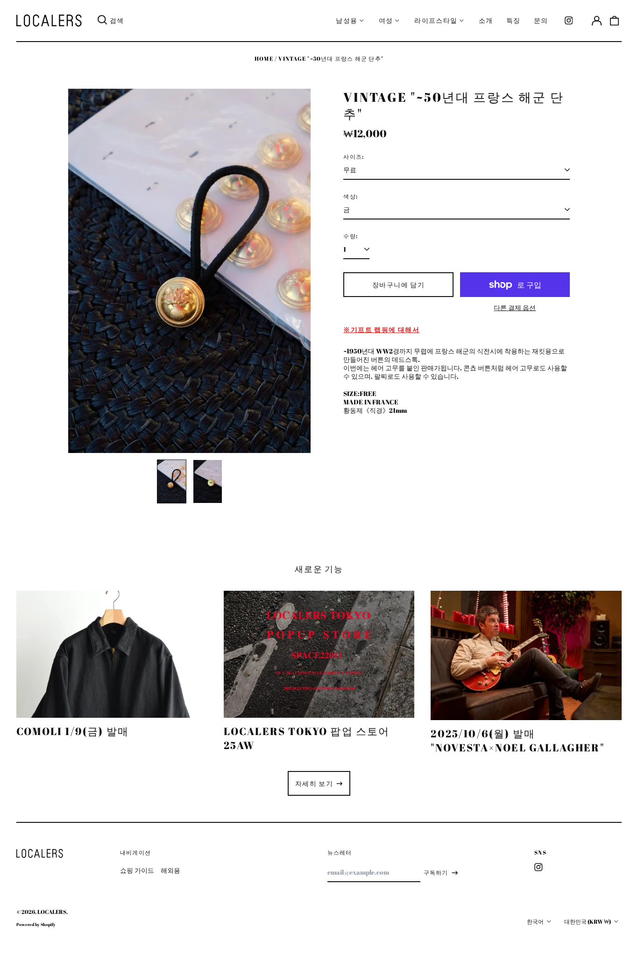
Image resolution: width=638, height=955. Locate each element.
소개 (486, 20)
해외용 (170, 870)
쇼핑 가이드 (137, 870)
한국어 (536, 922)
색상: (350, 196)
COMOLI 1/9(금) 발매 (72, 731)
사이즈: (353, 157)
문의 (541, 20)
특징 (513, 20)
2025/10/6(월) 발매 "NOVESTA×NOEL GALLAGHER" (517, 740)
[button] (614, 20)
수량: (350, 236)
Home (264, 59)
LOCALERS (51, 912)
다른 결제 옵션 (515, 308)
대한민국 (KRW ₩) (588, 922)
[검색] (102, 20)
